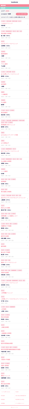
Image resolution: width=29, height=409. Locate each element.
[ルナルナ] (14, 2)
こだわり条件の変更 (22, 14)
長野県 (7, 11)
